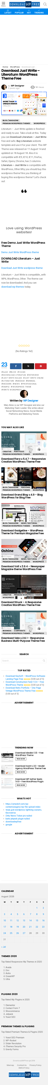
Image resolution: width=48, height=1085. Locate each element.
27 (24, 933)
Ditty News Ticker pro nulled (19, 815)
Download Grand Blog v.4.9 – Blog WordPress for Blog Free (22, 496)
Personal (25, 487)
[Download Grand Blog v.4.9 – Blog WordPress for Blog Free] (24, 480)
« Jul (3, 947)
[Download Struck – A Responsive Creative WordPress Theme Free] (24, 588)
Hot (29, 13)
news (17, 383)
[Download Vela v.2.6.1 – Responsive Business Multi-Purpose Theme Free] (24, 624)
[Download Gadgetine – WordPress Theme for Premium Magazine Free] (24, 516)
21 (30, 927)
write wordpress (12, 389)
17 (4, 927)
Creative (7, 451)
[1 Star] (19, 345)
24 (4, 933)
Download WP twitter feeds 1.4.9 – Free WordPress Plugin (29, 780)
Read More (21, 759)
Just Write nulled (12, 378)
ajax (5, 372)
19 (17, 927)
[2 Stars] (22, 345)
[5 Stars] (28, 345)
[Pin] (41, 366)
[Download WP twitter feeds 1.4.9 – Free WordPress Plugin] (7, 783)
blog (13, 372)
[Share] (16, 366)
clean (22, 372)
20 (24, 927)
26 (17, 933)
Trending (39, 13)
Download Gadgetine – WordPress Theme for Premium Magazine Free (22, 532)
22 (37, 927)
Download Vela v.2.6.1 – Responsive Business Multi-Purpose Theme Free (23, 639)
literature (8, 381)
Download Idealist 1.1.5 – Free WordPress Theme (29, 754)
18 (11, 927)
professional (30, 383)
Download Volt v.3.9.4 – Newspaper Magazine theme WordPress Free (23, 568)
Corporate (19, 630)
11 (11, 920)
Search (44, 661)
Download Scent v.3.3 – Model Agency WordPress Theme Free (30, 767)
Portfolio (19, 451)
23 (43, 927)
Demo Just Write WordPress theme (20, 252)
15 (37, 920)
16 (43, 920)
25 (11, 933)
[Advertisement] (24, 39)
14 (30, 920)
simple (6, 386)
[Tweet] (28, 366)
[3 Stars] (24, 345)
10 (4, 920)
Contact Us (22, 1065)
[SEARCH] (45, 4)
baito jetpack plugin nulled (18, 818)
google (9, 824)
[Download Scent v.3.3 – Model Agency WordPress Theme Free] (7, 770)
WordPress (38, 454)
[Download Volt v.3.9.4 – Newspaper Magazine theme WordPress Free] (24, 552)
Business (7, 630)
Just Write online (34, 378)
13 (24, 920)
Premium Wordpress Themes (16, 454)
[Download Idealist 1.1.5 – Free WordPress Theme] (7, 757)
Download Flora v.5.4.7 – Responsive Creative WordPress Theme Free (23, 460)
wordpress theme (22, 386)
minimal (31, 381)
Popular (19, 13)
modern (7, 383)
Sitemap (10, 1065)
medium (21, 381)
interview (34, 375)
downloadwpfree (13, 821)
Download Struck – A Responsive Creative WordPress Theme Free (21, 603)
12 (17, 920)
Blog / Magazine (10, 487)
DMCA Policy (24, 1068)
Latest (7, 13)
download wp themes (12, 286)
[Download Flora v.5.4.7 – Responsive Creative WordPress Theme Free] (24, 444)
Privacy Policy (35, 1065)
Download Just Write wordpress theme (22, 268)
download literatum (14, 375)
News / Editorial (29, 523)
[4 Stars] (26, 345)
